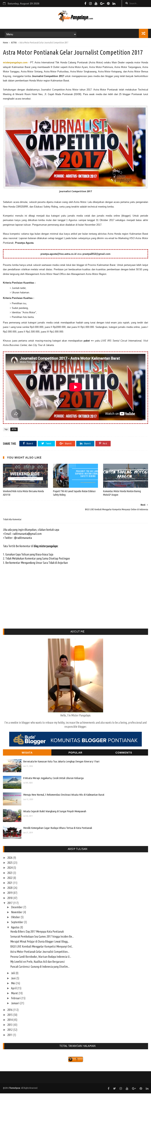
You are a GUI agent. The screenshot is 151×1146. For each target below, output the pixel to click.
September (17, 922)
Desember (17, 907)
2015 (10, 1014)
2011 (10, 1035)
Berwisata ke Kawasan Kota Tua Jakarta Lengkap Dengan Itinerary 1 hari (61, 761)
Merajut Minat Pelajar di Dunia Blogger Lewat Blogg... (39, 941)
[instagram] (90, 3)
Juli (13, 973)
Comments (123, 752)
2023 (10, 872)
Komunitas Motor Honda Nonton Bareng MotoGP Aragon (122, 493)
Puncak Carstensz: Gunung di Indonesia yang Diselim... (39, 966)
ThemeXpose (14, 1088)
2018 (10, 898)
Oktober (16, 917)
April (14, 988)
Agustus (15, 927)
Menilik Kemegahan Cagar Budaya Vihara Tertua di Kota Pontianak (57, 827)
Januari (15, 1003)
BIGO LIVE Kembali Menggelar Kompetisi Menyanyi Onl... (41, 946)
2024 (10, 867)
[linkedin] (114, 3)
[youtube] (96, 3)
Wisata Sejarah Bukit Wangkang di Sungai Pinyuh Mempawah (54, 811)
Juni (13, 978)
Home (5, 42)
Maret (14, 993)
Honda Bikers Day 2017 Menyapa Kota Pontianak (37, 931)
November (17, 912)
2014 (10, 1019)
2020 (10, 887)
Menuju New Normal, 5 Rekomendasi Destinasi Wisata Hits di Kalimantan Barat (63, 794)
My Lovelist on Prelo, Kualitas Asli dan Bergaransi (37, 961)
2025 (10, 862)
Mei (13, 983)
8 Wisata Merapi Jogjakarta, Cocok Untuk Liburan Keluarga (53, 778)
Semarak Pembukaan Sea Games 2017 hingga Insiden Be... (42, 936)
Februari (16, 998)
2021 (10, 882)
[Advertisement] (75, 1119)
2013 (10, 1024)
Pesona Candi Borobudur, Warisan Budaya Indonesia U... (40, 956)
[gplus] (102, 3)
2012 (10, 1029)
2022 (10, 877)
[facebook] (85, 3)
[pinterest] (108, 3)
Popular (75, 752)
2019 (10, 892)
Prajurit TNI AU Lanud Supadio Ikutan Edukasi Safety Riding (74, 493)
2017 (10, 903)
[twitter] (114, 1088)
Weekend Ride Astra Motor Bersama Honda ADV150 (23, 493)
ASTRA (14, 42)
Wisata (27, 752)
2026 (10, 857)
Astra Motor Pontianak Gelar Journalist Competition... (39, 951)
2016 (10, 1009)
